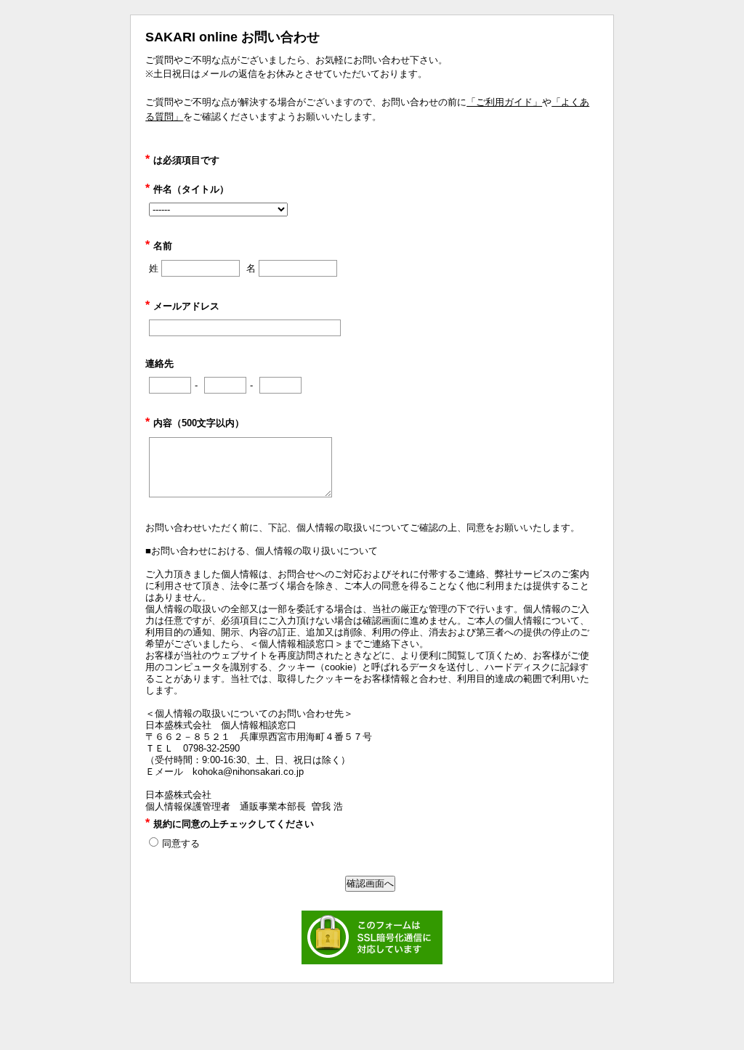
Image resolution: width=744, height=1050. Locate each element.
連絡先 (159, 363)
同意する (181, 843)
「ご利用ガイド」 (504, 102)
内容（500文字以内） (194, 423)
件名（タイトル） (187, 189)
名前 (158, 245)
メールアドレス (182, 306)
